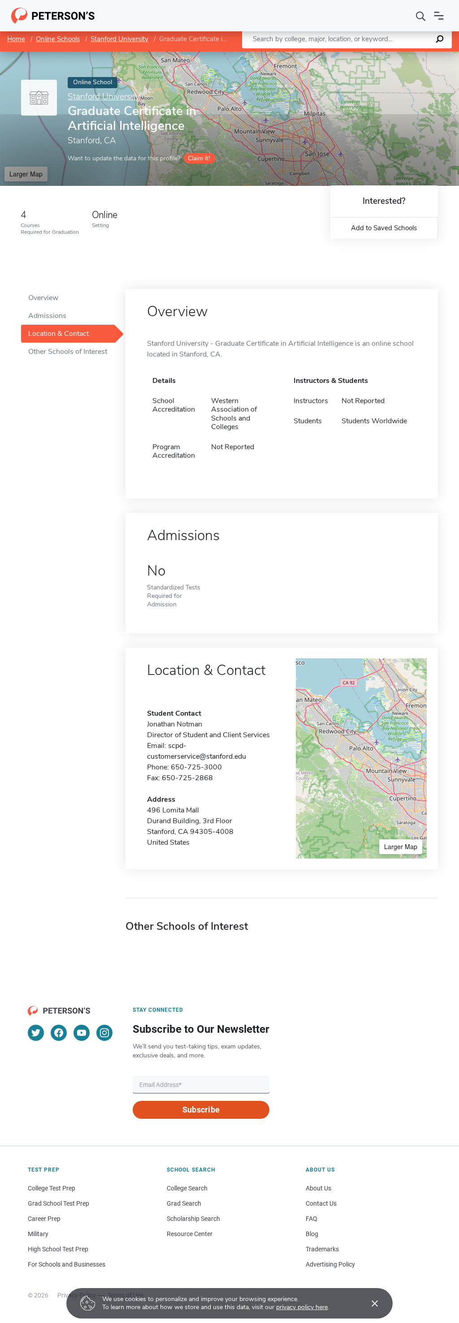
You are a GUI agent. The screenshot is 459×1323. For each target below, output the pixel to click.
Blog (312, 1233)
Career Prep (44, 1218)
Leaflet (353, 56)
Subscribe (201, 1109)
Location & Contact (58, 334)
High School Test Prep (58, 1249)
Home (16, 38)
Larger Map (26, 173)
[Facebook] (59, 1033)
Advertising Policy (330, 1264)
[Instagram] (104, 1033)
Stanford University (119, 38)
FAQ (311, 1218)
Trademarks (322, 1249)
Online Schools (58, 38)
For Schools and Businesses (66, 1264)
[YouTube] (82, 1033)
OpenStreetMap (398, 56)
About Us (318, 1188)
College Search (187, 1188)
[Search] (421, 15)
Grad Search (184, 1203)
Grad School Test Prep (58, 1203)
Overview (43, 298)
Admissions (47, 316)
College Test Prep (51, 1188)
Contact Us (321, 1203)
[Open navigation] (439, 15)
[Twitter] (36, 1033)
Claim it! (199, 158)
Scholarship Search (193, 1218)
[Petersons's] (53, 15)
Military (38, 1233)
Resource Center (189, 1233)
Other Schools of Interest (67, 352)
